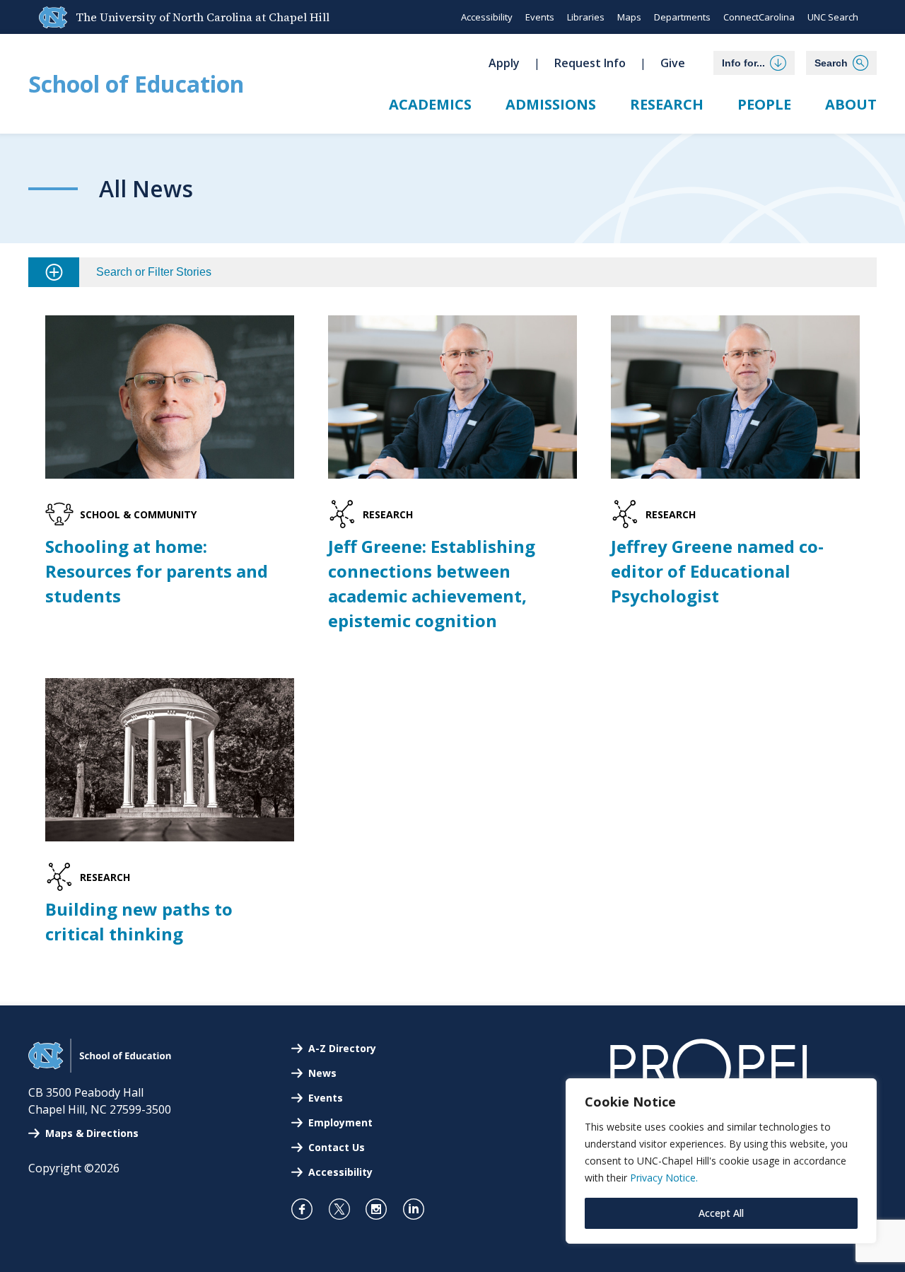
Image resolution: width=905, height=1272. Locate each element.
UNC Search (832, 17)
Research (666, 104)
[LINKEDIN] (419, 1209)
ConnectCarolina (759, 17)
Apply (504, 63)
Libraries (586, 17)
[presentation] (169, 397)
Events (539, 17)
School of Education (136, 84)
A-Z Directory (342, 1048)
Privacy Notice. (664, 1177)
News (322, 1073)
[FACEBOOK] (308, 1209)
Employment (340, 1122)
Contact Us (336, 1147)
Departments (682, 17)
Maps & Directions (92, 1133)
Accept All (721, 1213)
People (764, 104)
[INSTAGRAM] (382, 1209)
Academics (430, 104)
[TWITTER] (345, 1209)
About (851, 104)
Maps (629, 17)
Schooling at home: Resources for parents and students (156, 571)
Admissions (551, 104)
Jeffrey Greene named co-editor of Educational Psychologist (717, 571)
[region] (721, 1161)
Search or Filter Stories (153, 272)
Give (672, 63)
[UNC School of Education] (99, 1068)
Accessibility (487, 17)
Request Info (590, 63)
